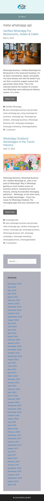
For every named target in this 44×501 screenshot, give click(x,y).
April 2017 (12, 455)
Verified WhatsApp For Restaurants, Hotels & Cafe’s (20, 32)
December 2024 (14, 307)
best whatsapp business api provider (21, 110)
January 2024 (13, 343)
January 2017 (13, 465)
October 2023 (14, 353)
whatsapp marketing (12, 126)
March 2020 (13, 396)
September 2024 (15, 317)
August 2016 (13, 481)
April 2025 (12, 294)
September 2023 (15, 356)
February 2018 (14, 432)
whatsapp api (17, 117)
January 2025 (13, 303)
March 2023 (13, 376)
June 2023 (12, 366)
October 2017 (13, 442)
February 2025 (14, 300)
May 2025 (12, 290)
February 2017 (14, 462)
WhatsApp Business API (13, 233)
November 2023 (15, 350)
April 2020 (12, 392)
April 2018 (12, 425)
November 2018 (14, 412)
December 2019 (14, 405)
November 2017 (14, 438)
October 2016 (13, 475)
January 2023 (13, 382)
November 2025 (14, 284)
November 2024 (15, 310)
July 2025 (12, 287)
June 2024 (12, 326)
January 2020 (13, 402)
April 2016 (12, 485)
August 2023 (13, 359)
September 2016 (15, 478)
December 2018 (14, 409)
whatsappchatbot (29, 126)
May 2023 (12, 369)
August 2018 (13, 419)
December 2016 (14, 468)
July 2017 (12, 452)
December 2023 (14, 346)
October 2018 (13, 415)
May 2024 (12, 330)
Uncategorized (12, 220)
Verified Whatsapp (13, 107)
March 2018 (13, 429)
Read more (10, 99)
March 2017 (13, 458)
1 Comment (10, 130)
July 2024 (12, 323)
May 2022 (12, 386)
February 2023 (14, 379)
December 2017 (14, 435)
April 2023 (12, 373)
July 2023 (12, 363)
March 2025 (13, 297)
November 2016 (14, 471)
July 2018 (12, 422)
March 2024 (13, 336)
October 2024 (14, 313)
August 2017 (13, 448)
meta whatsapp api (11, 113)
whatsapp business (19, 120)
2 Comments (11, 243)
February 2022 (14, 389)
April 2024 (12, 333)
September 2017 (15, 445)
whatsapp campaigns (24, 123)
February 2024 (14, 340)
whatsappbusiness (11, 240)
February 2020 (14, 399)
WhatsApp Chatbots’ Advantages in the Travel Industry (18, 142)
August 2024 (13, 320)
